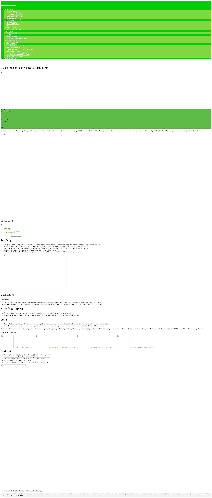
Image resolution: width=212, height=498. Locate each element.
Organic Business (10, 9)
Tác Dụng (7, 228)
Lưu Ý (5, 234)
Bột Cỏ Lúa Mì (17, 231)
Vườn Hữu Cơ (12, 40)
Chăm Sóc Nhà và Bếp (14, 57)
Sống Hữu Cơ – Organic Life (17, 38)
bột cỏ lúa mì (7, 128)
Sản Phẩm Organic (10, 44)
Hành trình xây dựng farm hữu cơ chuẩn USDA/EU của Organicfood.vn (24, 359)
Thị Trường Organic (14, 15)
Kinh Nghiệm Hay (13, 24)
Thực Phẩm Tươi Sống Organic (18, 55)
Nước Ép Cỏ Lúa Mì (9, 232)
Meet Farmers (12, 33)
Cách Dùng (7, 229)
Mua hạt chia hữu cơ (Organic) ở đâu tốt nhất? (17, 360)
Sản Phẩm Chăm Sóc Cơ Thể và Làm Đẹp (21, 49)
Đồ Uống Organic (13, 51)
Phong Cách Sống (13, 27)
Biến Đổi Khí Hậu (13, 42)
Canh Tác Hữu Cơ (13, 37)
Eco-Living (7, 35)
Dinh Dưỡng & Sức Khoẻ (12, 20)
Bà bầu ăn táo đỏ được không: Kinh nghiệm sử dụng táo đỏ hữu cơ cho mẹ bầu (27, 357)
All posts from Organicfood (16, 120)
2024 (18, 111)
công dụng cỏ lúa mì (17, 128)
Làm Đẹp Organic (13, 22)
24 (16, 111)
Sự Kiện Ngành (12, 11)
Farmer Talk (8, 31)
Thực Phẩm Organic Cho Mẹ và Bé (19, 53)
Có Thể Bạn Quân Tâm (16, 236)
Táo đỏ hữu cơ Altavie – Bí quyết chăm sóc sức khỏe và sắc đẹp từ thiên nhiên (26, 362)
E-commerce (11, 18)
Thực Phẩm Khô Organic (16, 46)
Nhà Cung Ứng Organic (15, 17)
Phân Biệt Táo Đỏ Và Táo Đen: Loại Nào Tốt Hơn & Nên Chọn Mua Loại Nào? (27, 355)
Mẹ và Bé (10, 26)
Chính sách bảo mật (11, 58)
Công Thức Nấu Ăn (14, 29)
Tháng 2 (12, 111)
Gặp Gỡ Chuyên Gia (14, 13)
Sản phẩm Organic (29, 128)
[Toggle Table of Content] (2, 225)
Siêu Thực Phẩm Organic (16, 47)
